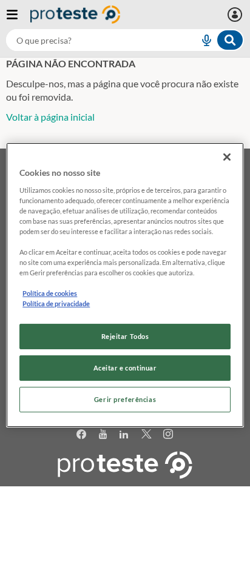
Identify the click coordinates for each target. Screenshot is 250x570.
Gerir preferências (125, 399)
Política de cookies (49, 293)
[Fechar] (227, 157)
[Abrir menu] (18, 14)
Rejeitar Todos (125, 336)
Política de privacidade (56, 303)
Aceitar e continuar (125, 368)
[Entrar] (236, 14)
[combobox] (125, 40)
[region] (124, 285)
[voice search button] (201, 40)
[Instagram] (168, 434)
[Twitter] (146, 434)
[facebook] (81, 434)
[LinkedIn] (124, 434)
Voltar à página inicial (50, 116)
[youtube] (103, 434)
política (118, 543)
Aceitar (125, 563)
